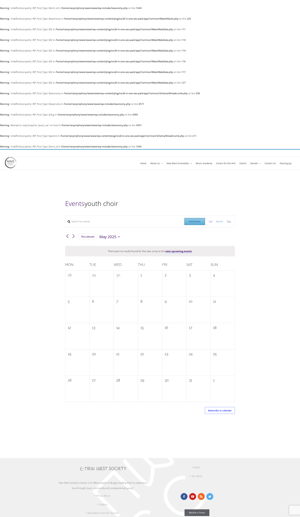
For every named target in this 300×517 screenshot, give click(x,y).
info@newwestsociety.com (17, 152)
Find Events (194, 221)
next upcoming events (178, 251)
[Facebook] (184, 496)
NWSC (197, 467)
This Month (87, 236)
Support (103, 504)
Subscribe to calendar (220, 410)
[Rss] (201, 496)
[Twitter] (209, 496)
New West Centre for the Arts (103, 512)
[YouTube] (192, 496)
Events (75, 203)
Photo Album (103, 495)
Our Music (197, 476)
